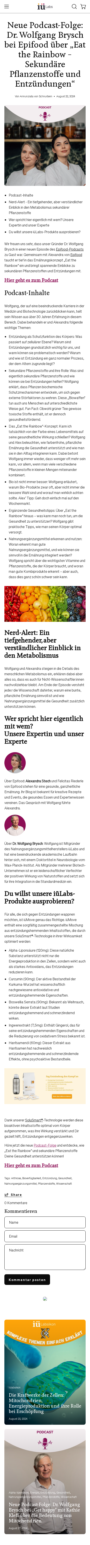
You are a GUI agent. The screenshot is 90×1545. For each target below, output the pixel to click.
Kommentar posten (27, 1280)
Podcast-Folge (45, 1145)
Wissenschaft (64, 1183)
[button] (74, 6)
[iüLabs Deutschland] (45, 6)
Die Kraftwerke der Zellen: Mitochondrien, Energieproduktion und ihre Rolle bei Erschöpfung (45, 1403)
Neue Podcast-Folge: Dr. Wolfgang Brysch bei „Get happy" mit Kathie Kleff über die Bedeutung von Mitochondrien (44, 1513)
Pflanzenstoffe (46, 1183)
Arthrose (16, 1178)
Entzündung (49, 1178)
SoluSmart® (34, 1120)
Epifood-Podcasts (70, 249)
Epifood (76, 254)
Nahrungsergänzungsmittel (20, 1183)
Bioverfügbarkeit (31, 1178)
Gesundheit (65, 1178)
